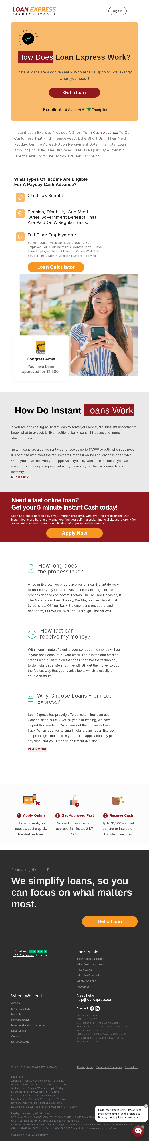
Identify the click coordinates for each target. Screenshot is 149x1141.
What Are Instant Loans (90, 964)
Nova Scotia (18, 1030)
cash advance (105, 132)
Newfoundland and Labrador (28, 1025)
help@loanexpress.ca (94, 1000)
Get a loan (74, 92)
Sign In (117, 11)
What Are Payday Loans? (92, 975)
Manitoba (16, 1014)
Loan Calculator (56, 267)
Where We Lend (86, 980)
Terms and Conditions (109, 1067)
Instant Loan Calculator (90, 958)
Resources (83, 986)
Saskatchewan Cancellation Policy (29, 1134)
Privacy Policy (85, 1067)
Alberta (15, 1002)
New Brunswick (20, 1019)
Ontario (15, 1036)
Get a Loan (110, 921)
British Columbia (20, 1008)
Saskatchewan (20, 1041)
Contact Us (131, 1067)
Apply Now (74, 533)
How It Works (84, 969)
